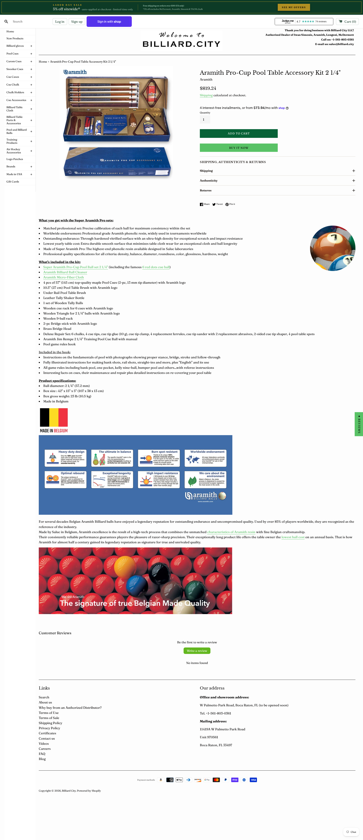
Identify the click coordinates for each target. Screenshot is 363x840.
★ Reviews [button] (359, 424)
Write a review (197, 651)
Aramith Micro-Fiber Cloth (63, 277)
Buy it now (238, 148)
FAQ (42, 754)
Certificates (47, 733)
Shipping (206, 95)
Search (44, 697)
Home (43, 61)
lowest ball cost (293, 537)
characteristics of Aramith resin (231, 532)
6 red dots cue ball (156, 267)
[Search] (6, 21)
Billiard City (69, 790)
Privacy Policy (49, 728)
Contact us (47, 738)
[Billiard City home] (181, 41)
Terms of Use (49, 713)
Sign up (76, 21)
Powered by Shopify (89, 790)
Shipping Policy (50, 723)
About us (45, 702)
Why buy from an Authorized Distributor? (70, 708)
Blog (42, 759)
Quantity (205, 112)
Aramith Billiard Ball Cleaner (65, 272)
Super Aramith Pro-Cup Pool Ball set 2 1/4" (75, 267)
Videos (44, 743)
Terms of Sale (49, 718)
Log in (59, 21)
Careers (45, 749)
